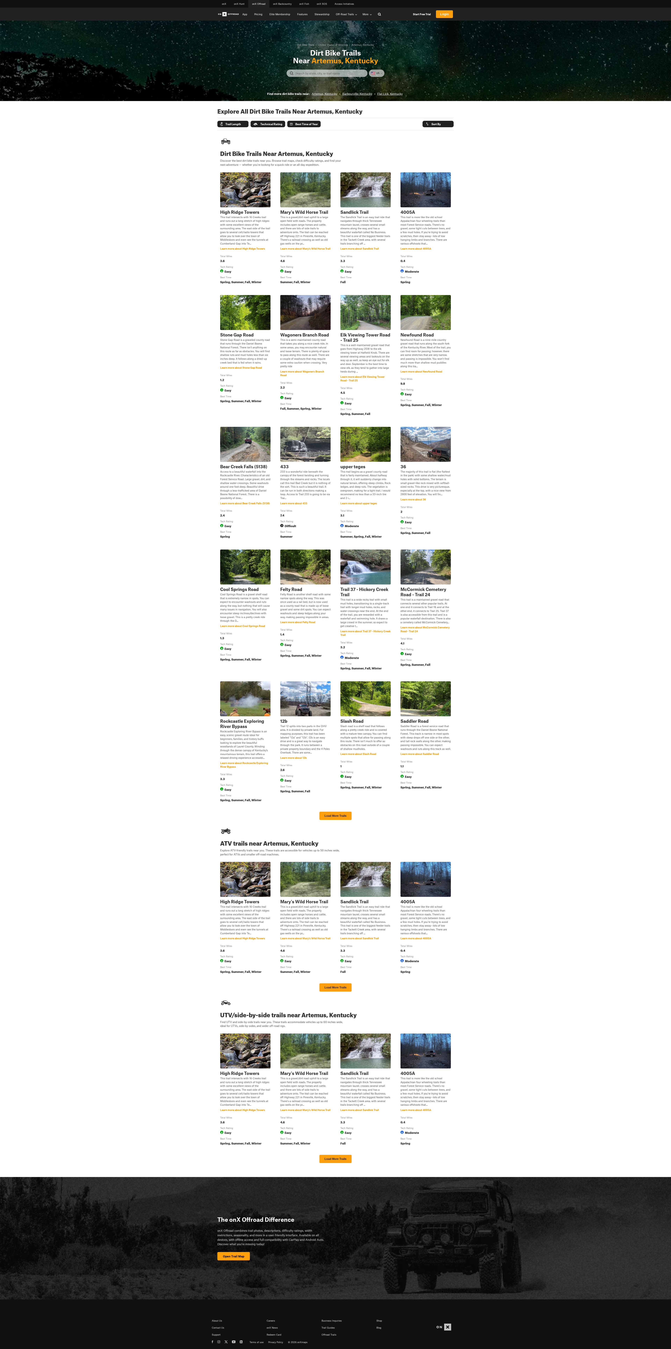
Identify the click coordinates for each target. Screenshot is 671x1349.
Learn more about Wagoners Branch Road (305, 356)
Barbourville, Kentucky (357, 93)
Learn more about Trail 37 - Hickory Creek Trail (366, 610)
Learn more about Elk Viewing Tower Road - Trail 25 (366, 356)
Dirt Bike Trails (305, 44)
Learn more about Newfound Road (426, 356)
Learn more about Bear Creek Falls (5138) (245, 483)
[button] (232, 124)
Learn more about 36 (426, 483)
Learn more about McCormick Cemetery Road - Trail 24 (426, 610)
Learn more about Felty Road (305, 610)
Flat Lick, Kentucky (390, 93)
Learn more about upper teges (366, 483)
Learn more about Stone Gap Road (245, 356)
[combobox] (330, 73)
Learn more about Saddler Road (426, 742)
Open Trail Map (233, 1256)
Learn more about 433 (305, 483)
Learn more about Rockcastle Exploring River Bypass (245, 742)
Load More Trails (335, 815)
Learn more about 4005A (426, 229)
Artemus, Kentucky (324, 93)
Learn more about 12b (305, 742)
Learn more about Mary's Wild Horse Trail (305, 229)
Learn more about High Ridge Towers (245, 229)
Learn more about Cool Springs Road (245, 610)
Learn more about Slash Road (366, 742)
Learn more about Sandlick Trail (366, 229)
